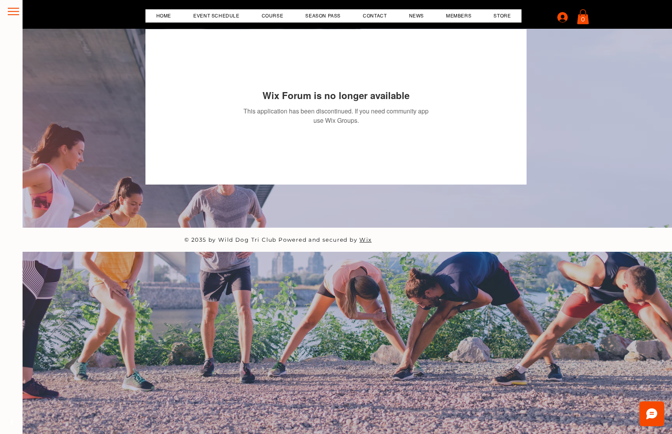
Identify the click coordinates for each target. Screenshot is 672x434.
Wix (365, 239)
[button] (13, 11)
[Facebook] (12, 422)
